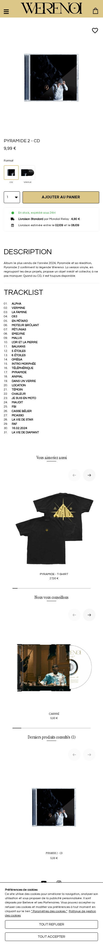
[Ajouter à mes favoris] (95, 31)
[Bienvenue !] (51, 8)
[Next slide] (89, 475)
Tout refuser (51, 924)
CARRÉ (54, 716)
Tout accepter (51, 936)
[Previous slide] (74, 475)
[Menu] (6, 12)
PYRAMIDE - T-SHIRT (54, 576)
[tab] (15, 588)
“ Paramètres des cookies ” (49, 911)
